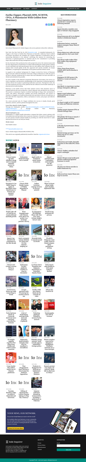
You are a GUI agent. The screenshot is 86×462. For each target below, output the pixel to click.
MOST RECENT (17, 8)
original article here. (44, 134)
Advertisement (42, 447)
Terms (39, 443)
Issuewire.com (32, 52)
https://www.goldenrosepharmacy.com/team (18, 110)
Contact (40, 449)
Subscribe (68, 449)
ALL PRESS (26, 8)
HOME (8, 8)
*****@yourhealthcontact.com (14, 129)
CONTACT (34, 8)
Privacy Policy (41, 445)
